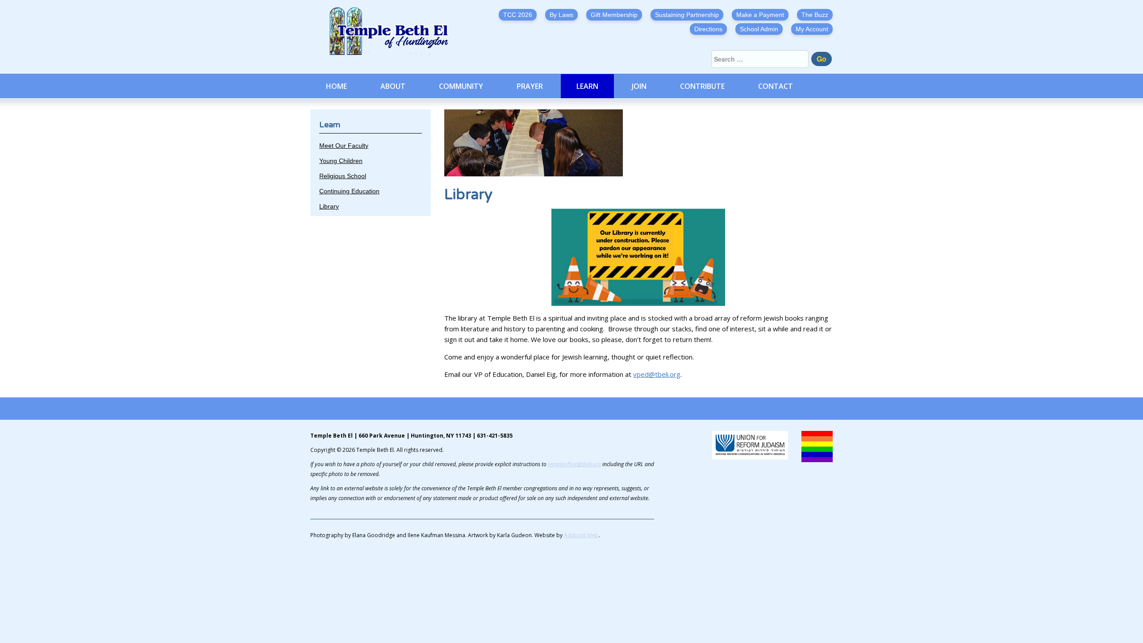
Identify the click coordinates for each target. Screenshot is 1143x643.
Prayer (530, 86)
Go (821, 59)
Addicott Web (581, 535)
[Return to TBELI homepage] (393, 31)
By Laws (561, 14)
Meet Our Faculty (343, 145)
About (392, 86)
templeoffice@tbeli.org (574, 464)
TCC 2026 (517, 14)
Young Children (341, 160)
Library (329, 206)
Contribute (702, 86)
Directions (708, 29)
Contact (775, 86)
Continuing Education (349, 191)
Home (336, 86)
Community (461, 86)
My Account (812, 29)
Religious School (342, 176)
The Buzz (814, 14)
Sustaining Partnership (687, 14)
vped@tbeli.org (656, 374)
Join (639, 86)
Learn (587, 86)
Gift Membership (614, 14)
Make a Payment (760, 14)
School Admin (759, 29)
